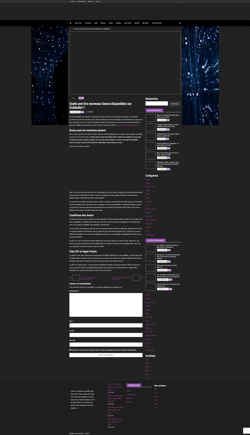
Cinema (118, 23)
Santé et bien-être (151, 220)
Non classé (149, 216)
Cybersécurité (150, 187)
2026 (147, 360)
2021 (147, 378)
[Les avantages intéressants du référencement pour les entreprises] (150, 277)
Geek (96, 23)
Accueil (72, 1)
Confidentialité (81, 1)
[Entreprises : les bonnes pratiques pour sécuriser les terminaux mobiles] (150, 257)
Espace (136, 23)
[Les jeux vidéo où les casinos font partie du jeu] (150, 287)
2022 (147, 374)
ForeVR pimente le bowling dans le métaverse (121, 278)
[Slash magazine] (70, 23)
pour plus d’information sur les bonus (127, 125)
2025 (147, 363)
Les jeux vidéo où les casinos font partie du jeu (168, 285)
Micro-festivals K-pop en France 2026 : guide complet (167, 154)
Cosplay (148, 183)
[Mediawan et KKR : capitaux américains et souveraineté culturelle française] (150, 165)
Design (102, 23)
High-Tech (78, 23)
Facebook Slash (180, 1)
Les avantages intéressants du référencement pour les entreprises (168, 276)
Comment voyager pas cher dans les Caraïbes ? (88, 278)
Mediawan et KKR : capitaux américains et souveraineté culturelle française (168, 164)
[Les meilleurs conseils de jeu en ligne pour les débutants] (150, 248)
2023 (147, 371)
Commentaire (74, 291)
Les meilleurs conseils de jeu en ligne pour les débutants (167, 246)
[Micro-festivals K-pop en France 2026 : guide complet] (150, 155)
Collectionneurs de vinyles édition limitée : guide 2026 (168, 135)
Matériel (145, 23)
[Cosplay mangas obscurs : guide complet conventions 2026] (150, 127)
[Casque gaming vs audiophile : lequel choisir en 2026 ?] (150, 146)
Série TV (148, 227)
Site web (72, 340)
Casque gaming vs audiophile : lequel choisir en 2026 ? (168, 144)
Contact (97, 1)
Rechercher (174, 104)
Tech (147, 231)
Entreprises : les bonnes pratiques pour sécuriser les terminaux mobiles (168, 257)
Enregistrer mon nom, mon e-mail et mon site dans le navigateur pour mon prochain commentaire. (104, 350)
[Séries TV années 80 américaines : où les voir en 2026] (150, 118)
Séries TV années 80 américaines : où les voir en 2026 (168, 116)
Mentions (90, 1)
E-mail (72, 331)
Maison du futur (150, 209)
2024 (147, 367)
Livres (110, 23)
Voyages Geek (156, 23)
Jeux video (127, 23)
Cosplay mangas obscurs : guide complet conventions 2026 (167, 126)
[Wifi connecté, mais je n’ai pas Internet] (150, 268)
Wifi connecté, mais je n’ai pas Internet (167, 266)
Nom (71, 321)
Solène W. (91, 112)
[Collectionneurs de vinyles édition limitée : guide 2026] (150, 137)
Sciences (88, 23)
